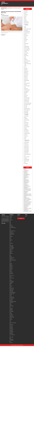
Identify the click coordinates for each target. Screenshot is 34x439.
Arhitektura (10, 217)
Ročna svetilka (26, 111)
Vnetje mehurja (26, 151)
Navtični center (26, 73)
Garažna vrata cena (11, 234)
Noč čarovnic (10, 272)
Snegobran (26, 118)
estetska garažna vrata (26, 174)
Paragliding (26, 92)
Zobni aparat (26, 163)
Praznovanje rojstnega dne (28, 103)
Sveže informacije (4, 3)
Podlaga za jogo (27, 100)
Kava (10, 254)
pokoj (30, 195)
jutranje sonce (25, 186)
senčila (25, 200)
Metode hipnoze (26, 191)
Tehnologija (26, 129)
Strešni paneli (26, 125)
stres (24, 203)
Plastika (26, 96)
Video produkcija (27, 150)
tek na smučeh (28, 203)
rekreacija (25, 199)
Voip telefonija (11, 333)
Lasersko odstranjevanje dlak (5, 15)
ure (29, 204)
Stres (25, 121)
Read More (2, 34)
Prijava (26, 216)
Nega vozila (26, 77)
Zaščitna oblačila (27, 159)
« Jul (2, 224)
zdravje (30, 208)
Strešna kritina (26, 122)
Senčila (25, 117)
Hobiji (25, 38)
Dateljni (10, 224)
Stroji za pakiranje (27, 126)
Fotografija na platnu (27, 31)
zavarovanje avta (26, 208)
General (26, 34)
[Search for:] (21, 216)
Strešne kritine (11, 309)
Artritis (25, 13)
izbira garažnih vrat (26, 182)
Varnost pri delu (27, 147)
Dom (25, 26)
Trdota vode (26, 143)
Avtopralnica (26, 14)
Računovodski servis (27, 108)
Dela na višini (26, 21)
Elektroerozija (26, 30)
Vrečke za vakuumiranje (28, 154)
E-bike (25, 27)
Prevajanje (10, 294)
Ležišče (26, 65)
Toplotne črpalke (27, 142)
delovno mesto (25, 173)
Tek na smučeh (26, 130)
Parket (25, 93)
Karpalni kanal (26, 55)
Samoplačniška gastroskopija (12, 301)
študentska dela (26, 209)
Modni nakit (26, 72)
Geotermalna (26, 35)
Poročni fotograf (27, 101)
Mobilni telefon (11, 265)
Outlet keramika (11, 282)
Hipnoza (25, 178)
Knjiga (25, 58)
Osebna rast (26, 88)
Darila (25, 18)
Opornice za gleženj (27, 85)
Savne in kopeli (11, 302)
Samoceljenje (26, 112)
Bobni (25, 17)
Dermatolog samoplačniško (12, 227)
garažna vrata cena (26, 177)
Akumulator (26, 10)
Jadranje (26, 51)
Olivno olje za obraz (11, 275)
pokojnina (25, 196)
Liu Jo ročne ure (28, 190)
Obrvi (10, 274)
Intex (10, 244)
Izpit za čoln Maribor (11, 247)
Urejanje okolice (27, 146)
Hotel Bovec (26, 39)
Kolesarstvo (26, 59)
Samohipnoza (29, 199)
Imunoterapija (26, 43)
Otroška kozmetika (11, 281)
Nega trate (26, 76)
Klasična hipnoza (26, 187)
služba (27, 200)
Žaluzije (26, 158)
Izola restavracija (27, 47)
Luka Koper (26, 68)
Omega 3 (26, 84)
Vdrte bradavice (11, 330)
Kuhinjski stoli (26, 62)
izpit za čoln (25, 183)
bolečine (25, 169)
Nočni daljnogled (27, 80)
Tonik (25, 138)
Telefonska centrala (27, 133)
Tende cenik (10, 319)
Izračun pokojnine (27, 50)
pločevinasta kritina (26, 195)
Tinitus (25, 137)
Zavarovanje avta (11, 340)
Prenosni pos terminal (27, 104)
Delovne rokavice (27, 22)
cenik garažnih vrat (26, 170)
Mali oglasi (26, 69)
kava (29, 186)
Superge (10, 312)
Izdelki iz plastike (27, 46)
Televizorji (26, 134)
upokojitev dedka (26, 204)
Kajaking (26, 54)
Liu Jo (24, 190)
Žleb (25, 162)
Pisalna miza (26, 95)
